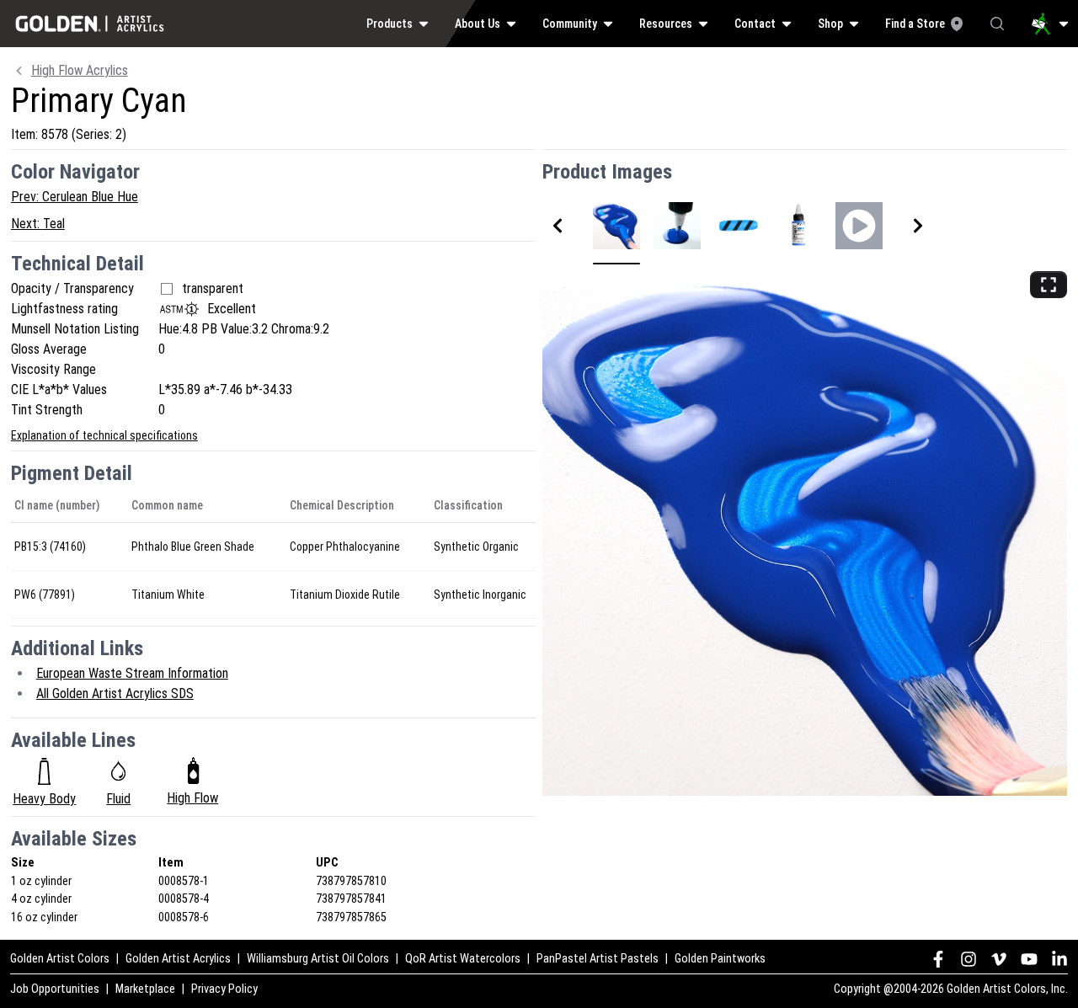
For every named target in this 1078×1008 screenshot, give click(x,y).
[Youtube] (1029, 959)
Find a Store (915, 23)
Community (569, 23)
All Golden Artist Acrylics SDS (115, 693)
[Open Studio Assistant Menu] (1050, 23)
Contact (755, 23)
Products (389, 23)
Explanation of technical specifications (104, 435)
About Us (477, 23)
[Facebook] (938, 959)
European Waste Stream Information (132, 673)
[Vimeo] (998, 959)
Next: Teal (38, 224)
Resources (665, 23)
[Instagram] (968, 959)
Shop (830, 23)
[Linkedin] (1059, 959)
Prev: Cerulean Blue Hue (74, 197)
